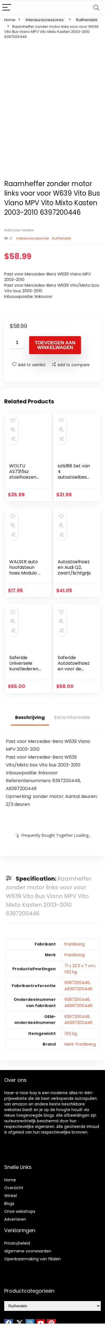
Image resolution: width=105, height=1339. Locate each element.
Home (9, 19)
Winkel (10, 1195)
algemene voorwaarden (27, 1251)
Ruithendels (86, 19)
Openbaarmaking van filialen (32, 1259)
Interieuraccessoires (45, 19)
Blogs (9, 1203)
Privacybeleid (17, 1243)
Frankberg (74, 944)
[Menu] (6, 7)
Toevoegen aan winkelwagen (55, 345)
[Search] (96, 7)
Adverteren (15, 1219)
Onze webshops (19, 1211)
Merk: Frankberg (80, 1044)
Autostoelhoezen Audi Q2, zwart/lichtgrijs (74, 567)
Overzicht (13, 1188)
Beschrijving (30, 717)
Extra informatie (72, 717)
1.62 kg (70, 1033)
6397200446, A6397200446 (78, 986)
